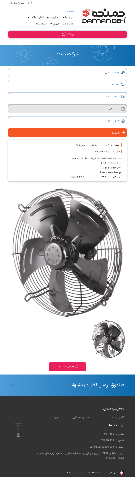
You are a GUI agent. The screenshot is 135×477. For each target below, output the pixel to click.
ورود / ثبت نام (17, 3)
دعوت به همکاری (81, 417)
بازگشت (117, 133)
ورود (56, 417)
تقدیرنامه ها (117, 417)
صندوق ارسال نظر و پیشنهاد (97, 385)
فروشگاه (70, 34)
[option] (67, 253)
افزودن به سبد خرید (64, 366)
